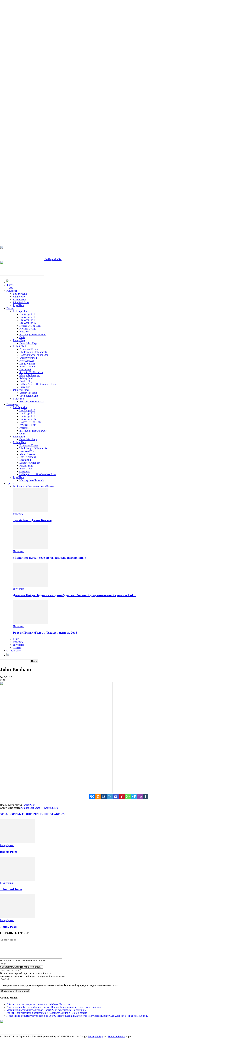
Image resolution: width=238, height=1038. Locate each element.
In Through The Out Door (32, 334)
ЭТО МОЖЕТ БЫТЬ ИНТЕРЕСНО (21, 814)
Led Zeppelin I (27, 314)
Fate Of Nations (27, 366)
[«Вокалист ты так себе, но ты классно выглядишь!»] (30, 548)
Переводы (12, 404)
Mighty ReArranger (29, 375)
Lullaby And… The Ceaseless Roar (37, 384)
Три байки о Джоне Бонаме (32, 520)
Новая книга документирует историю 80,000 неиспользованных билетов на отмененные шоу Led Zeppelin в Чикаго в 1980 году (77, 1015)
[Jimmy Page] (17, 917)
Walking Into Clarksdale (31, 401)
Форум (10, 285)
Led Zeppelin (20, 293)
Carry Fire (24, 387)
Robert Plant (19, 299)
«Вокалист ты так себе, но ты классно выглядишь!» (49, 557)
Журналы (22, 486)
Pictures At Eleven (28, 349)
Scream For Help (28, 392)
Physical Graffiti (27, 328)
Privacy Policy (95, 1036)
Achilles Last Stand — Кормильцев (39, 807)
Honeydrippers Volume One (33, 355)
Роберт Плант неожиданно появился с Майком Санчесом (38, 1004)
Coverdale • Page (28, 343)
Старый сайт (13, 650)
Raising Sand (26, 378)
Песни (10, 308)
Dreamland (25, 369)
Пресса (10, 483)
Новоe (9, 287)
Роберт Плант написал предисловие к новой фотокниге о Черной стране (46, 1012)
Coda (22, 337)
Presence (23, 331)
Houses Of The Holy (30, 325)
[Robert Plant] (17, 842)
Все (15, 486)
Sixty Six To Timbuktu (31, 372)
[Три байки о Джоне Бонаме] (30, 511)
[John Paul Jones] (17, 880)
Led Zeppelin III (27, 320)
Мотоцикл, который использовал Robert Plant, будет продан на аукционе (46, 1010)
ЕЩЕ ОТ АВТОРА (54, 814)
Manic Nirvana (27, 363)
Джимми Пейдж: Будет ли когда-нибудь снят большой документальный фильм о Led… (74, 595)
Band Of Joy (26, 381)
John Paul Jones (21, 302)
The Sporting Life (28, 395)
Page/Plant (18, 305)
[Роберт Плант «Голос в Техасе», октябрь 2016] (30, 623)
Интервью (33, 486)
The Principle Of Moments (33, 352)
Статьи (50, 486)
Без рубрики (7, 845)
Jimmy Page (19, 296)
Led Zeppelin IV (28, 322)
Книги (42, 486)
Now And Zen (26, 360)
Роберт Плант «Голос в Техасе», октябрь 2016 (45, 632)
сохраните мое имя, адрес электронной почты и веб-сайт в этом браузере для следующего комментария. (60, 985)
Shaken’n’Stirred (28, 357)
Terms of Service (116, 1036)
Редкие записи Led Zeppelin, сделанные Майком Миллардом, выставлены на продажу (53, 1007)
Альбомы (11, 290)
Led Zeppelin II (27, 317)
